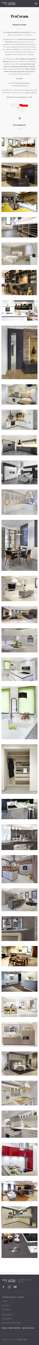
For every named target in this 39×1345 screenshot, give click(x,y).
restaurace (7, 1315)
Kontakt (6, 1310)
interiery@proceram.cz (22, 83)
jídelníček (7, 1319)
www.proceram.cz (21, 86)
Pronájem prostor (11, 1323)
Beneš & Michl (22, 1340)
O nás (5, 1301)
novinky (6, 1305)
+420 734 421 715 (30, 93)
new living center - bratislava (18, 1328)
